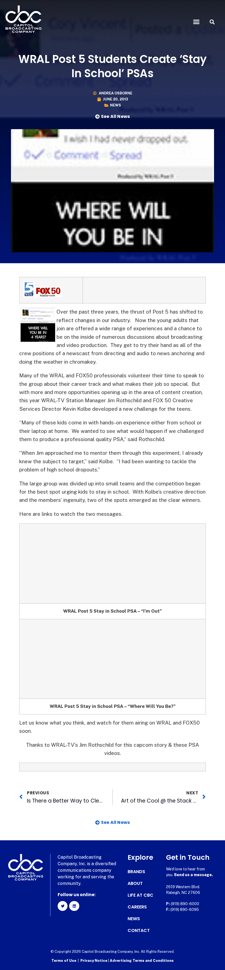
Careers (137, 907)
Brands (136, 872)
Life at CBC (140, 895)
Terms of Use (63, 961)
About (135, 883)
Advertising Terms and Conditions (142, 961)
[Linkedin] (74, 906)
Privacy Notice (94, 961)
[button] (196, 22)
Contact (139, 930)
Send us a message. (193, 875)
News (115, 105)
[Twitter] (63, 906)
